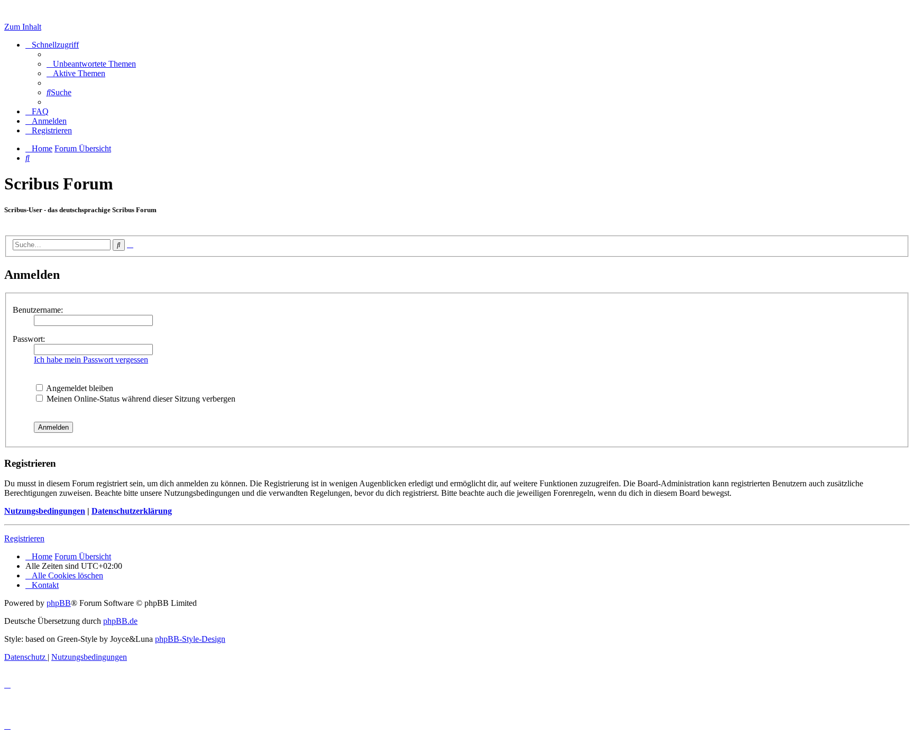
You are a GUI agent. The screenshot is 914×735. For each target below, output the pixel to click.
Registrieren (24, 538)
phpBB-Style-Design (190, 638)
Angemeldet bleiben (78, 388)
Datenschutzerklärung (132, 510)
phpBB (59, 602)
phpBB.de (120, 620)
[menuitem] (91, 63)
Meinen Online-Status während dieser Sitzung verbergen (139, 398)
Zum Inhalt (22, 26)
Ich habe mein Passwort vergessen (91, 359)
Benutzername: (38, 309)
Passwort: (29, 338)
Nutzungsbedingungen (44, 510)
